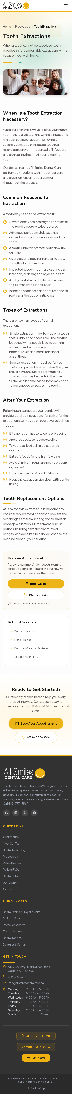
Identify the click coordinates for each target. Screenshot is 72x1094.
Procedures (22, 26)
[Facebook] (34, 812)
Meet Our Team (12, 843)
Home (7, 26)
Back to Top (38, 1088)
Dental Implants (24, 631)
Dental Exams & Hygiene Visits (21, 912)
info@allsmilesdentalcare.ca (26, 983)
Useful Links (10, 882)
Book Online (38, 583)
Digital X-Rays (12, 918)
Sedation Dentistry (26, 656)
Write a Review (38, 1047)
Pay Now (38, 1058)
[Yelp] (25, 812)
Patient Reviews (13, 863)
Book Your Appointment (39, 723)
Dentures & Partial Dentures (31, 648)
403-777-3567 (38, 594)
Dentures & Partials (15, 944)
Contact (8, 889)
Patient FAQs (11, 869)
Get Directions (38, 1035)
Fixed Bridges (22, 639)
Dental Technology (15, 850)
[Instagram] (15, 812)
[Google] (6, 812)
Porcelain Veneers (14, 925)
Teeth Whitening (13, 931)
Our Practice (11, 837)
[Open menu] (66, 6)
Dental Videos (12, 876)
